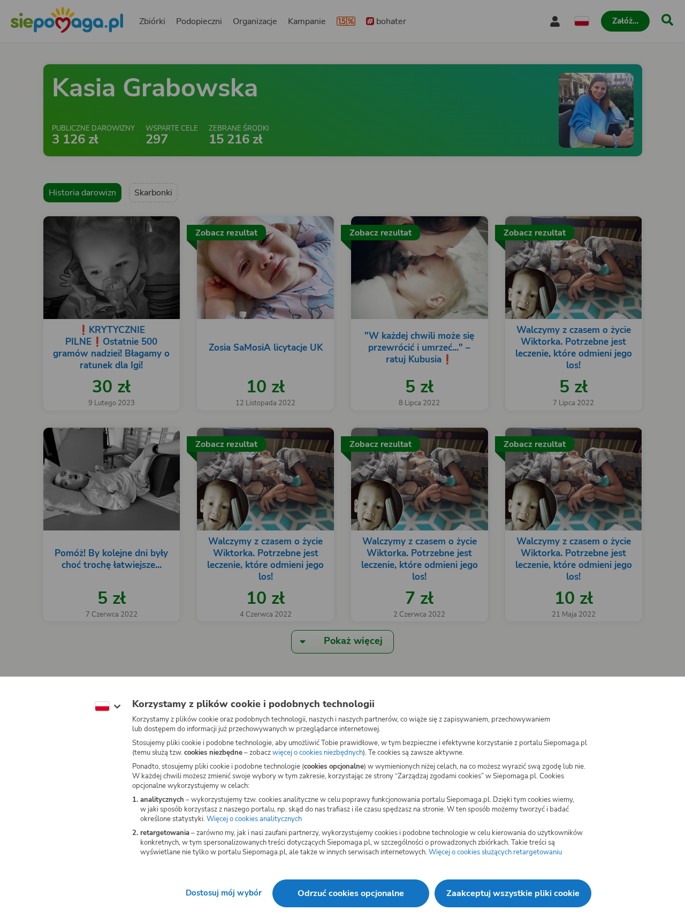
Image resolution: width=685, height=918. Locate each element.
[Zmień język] (107, 706)
